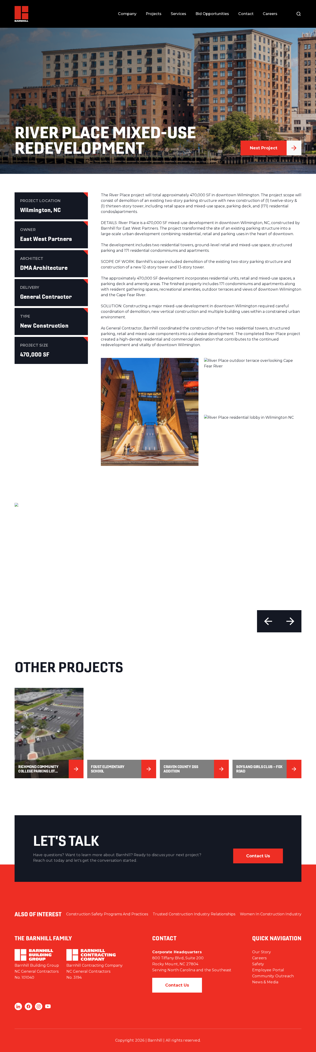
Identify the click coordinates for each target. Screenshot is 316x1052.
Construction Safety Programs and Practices (107, 914)
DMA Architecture (44, 267)
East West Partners (46, 238)
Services (178, 14)
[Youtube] (48, 1006)
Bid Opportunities (212, 14)
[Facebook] (28, 1006)
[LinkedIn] (18, 1006)
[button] (268, 621)
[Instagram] (38, 1006)
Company (127, 14)
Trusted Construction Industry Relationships (194, 914)
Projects (153, 14)
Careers (270, 14)
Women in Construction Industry (270, 914)
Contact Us (258, 855)
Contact (246, 14)
